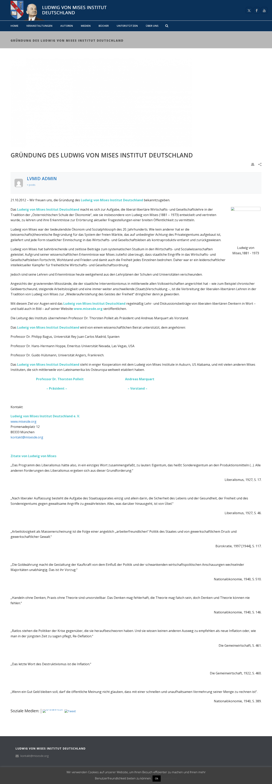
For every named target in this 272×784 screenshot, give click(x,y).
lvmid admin (42, 178)
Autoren (66, 26)
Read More (169, 778)
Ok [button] (156, 778)
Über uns (152, 26)
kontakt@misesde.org (27, 437)
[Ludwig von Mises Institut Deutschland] (57, 10)
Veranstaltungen (39, 26)
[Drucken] (252, 164)
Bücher (104, 26)
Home (14, 26)
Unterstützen (127, 26)
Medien (86, 26)
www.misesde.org (23, 421)
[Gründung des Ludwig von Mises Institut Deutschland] (136, 102)
